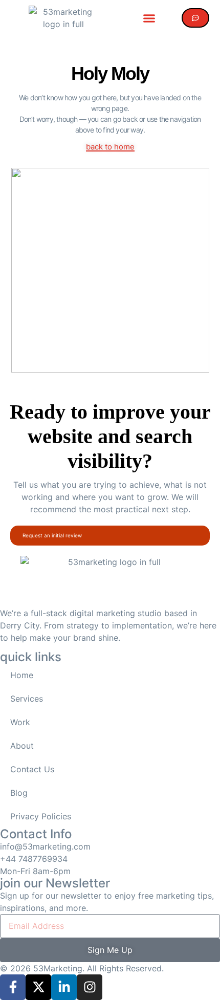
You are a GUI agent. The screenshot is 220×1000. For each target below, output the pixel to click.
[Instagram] (89, 987)
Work (20, 722)
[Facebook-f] (13, 987)
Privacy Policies (40, 816)
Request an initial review (52, 535)
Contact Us (32, 769)
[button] (149, 18)
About (22, 746)
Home (21, 675)
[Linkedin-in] (64, 987)
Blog (19, 793)
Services (26, 698)
